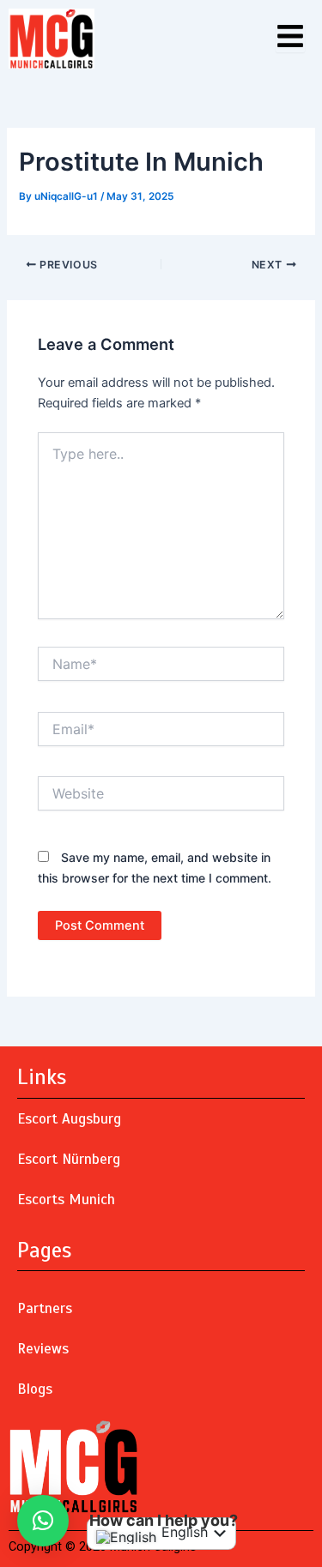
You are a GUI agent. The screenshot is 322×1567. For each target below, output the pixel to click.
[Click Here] (290, 37)
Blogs (34, 1389)
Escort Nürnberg (68, 1159)
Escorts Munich (66, 1199)
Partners (44, 1308)
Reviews (43, 1349)
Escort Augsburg (69, 1119)
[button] (43, 1520)
